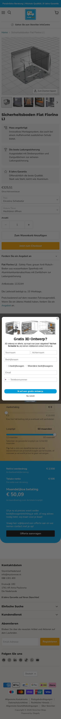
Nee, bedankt (30, 396)
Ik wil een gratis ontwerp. (30, 391)
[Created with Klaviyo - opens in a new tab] (30, 401)
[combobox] (7, 379)
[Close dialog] (57, 318)
